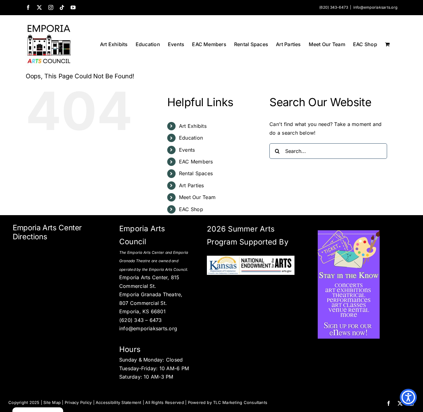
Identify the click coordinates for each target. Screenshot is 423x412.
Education (191, 138)
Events (187, 150)
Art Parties (191, 185)
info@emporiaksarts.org (375, 7)
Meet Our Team (197, 197)
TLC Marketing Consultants (240, 402)
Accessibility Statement (119, 402)
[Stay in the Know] (349, 233)
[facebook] (388, 403)
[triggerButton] (408, 397)
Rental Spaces (196, 173)
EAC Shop (191, 209)
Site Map (52, 402)
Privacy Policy (78, 402)
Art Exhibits (193, 126)
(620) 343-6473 (333, 7)
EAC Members (196, 161)
